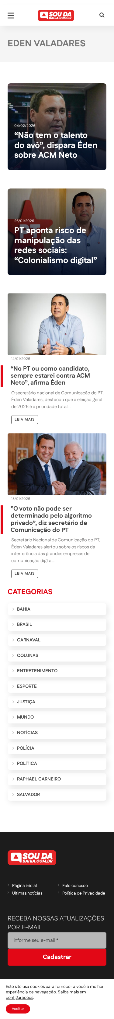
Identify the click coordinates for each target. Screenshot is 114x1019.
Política (27, 763)
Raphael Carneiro (39, 779)
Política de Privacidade (83, 893)
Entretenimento (37, 671)
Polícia (25, 748)
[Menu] (11, 15)
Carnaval (28, 640)
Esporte (27, 686)
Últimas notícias (27, 893)
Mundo (25, 717)
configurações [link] (19, 998)
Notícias (27, 733)
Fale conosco (75, 886)
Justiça (26, 702)
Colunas (27, 655)
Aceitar (18, 1008)
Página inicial (24, 886)
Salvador (28, 794)
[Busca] (102, 15)
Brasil (24, 624)
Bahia (23, 609)
